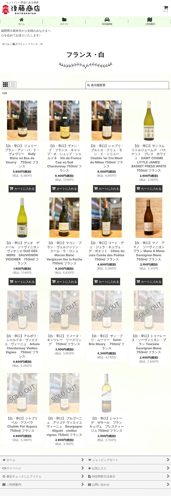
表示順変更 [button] (98, 85)
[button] (107, 21)
